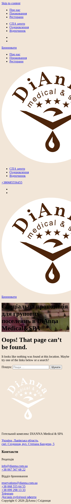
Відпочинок (17, 30)
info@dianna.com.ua (15, 466)
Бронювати (9, 47)
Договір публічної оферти (19, 497)
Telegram (7, 493)
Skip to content (11, 3)
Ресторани (16, 17)
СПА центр (17, 23)
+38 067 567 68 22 (13, 469)
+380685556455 (12, 182)
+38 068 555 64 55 (13, 486)
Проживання (18, 13)
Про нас (14, 10)
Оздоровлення (19, 27)
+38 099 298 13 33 (13, 490)
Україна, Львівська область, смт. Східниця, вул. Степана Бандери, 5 (28, 442)
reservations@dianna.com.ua (19, 483)
